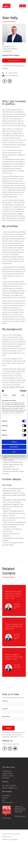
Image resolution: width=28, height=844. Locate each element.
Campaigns (6, 795)
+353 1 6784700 (10, 786)
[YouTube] (15, 749)
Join (3, 800)
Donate (4, 798)
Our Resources (7, 802)
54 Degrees (14, 839)
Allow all (14, 441)
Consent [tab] (5, 395)
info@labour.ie (12, 788)
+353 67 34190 (12, 73)
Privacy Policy (21, 737)
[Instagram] (10, 749)
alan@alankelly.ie (13, 75)
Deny (14, 451)
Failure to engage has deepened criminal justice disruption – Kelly (14, 656)
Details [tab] (14, 395)
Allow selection (14, 446)
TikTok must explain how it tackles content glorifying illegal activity (14, 626)
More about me (14, 60)
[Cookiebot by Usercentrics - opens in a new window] (20, 391)
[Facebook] (5, 749)
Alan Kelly (16, 604)
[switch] (24, 426)
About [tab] (23, 395)
